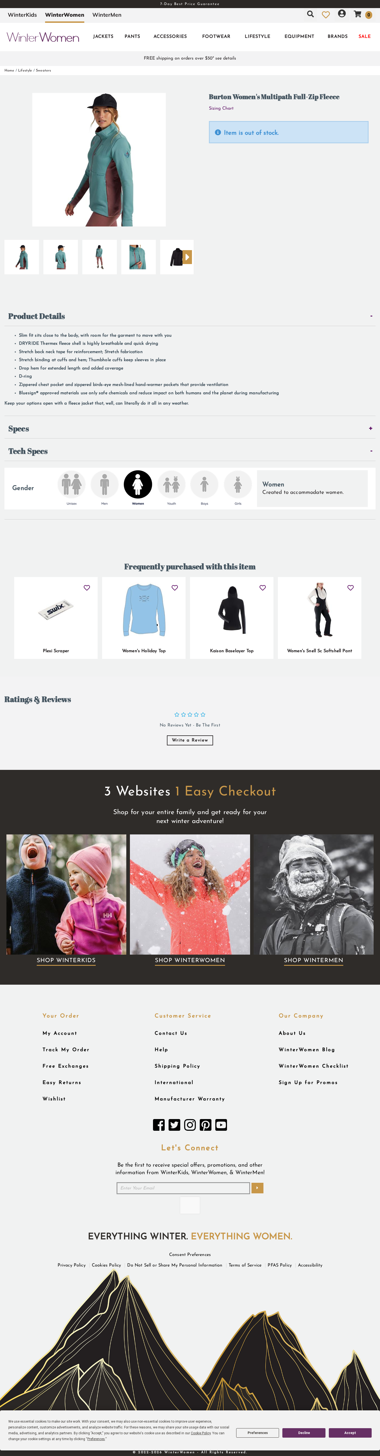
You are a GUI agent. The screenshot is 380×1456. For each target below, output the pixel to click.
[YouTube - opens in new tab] (221, 1126)
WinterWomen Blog (307, 1050)
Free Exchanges (66, 1066)
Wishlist (54, 1099)
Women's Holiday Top (144, 651)
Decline (304, 1433)
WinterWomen (64, 14)
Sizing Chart (221, 108)
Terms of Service (245, 1265)
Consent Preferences (190, 1255)
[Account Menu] (342, 14)
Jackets (103, 37)
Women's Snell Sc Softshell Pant (319, 651)
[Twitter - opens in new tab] (174, 1126)
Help (161, 1050)
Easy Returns (62, 1082)
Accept (350, 1433)
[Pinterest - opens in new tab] (205, 1126)
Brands (338, 37)
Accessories (170, 37)
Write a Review (190, 740)
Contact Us (171, 1033)
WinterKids (22, 14)
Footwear (216, 37)
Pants (132, 37)
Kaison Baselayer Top (231, 651)
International (174, 1082)
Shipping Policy (178, 1066)
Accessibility (310, 1265)
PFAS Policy (280, 1265)
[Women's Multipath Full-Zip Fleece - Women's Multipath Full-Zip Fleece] (177, 255)
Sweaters (43, 70)
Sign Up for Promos (308, 1082)
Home (9, 70)
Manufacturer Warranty (190, 1099)
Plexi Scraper (56, 651)
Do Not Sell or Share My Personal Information (174, 1265)
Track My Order (66, 1050)
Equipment (299, 37)
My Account (60, 1033)
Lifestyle (257, 37)
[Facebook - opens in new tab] (159, 1126)
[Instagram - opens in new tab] (190, 1126)
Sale (365, 37)
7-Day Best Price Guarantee (190, 4)
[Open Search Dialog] (310, 14)
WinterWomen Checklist (314, 1066)
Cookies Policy (106, 1265)
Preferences (258, 1433)
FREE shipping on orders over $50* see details (190, 58)
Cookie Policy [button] (201, 1433)
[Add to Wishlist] (87, 585)
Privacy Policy (72, 1265)
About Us (292, 1033)
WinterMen (107, 14)
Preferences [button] (96, 1439)
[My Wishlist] (326, 14)
